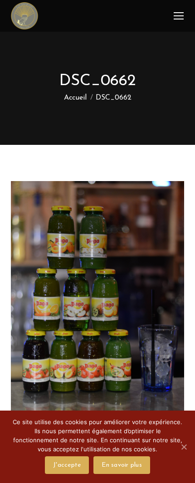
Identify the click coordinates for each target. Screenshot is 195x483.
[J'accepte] (183, 446)
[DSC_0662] (97, 311)
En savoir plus (122, 465)
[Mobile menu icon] (178, 15)
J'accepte (67, 465)
